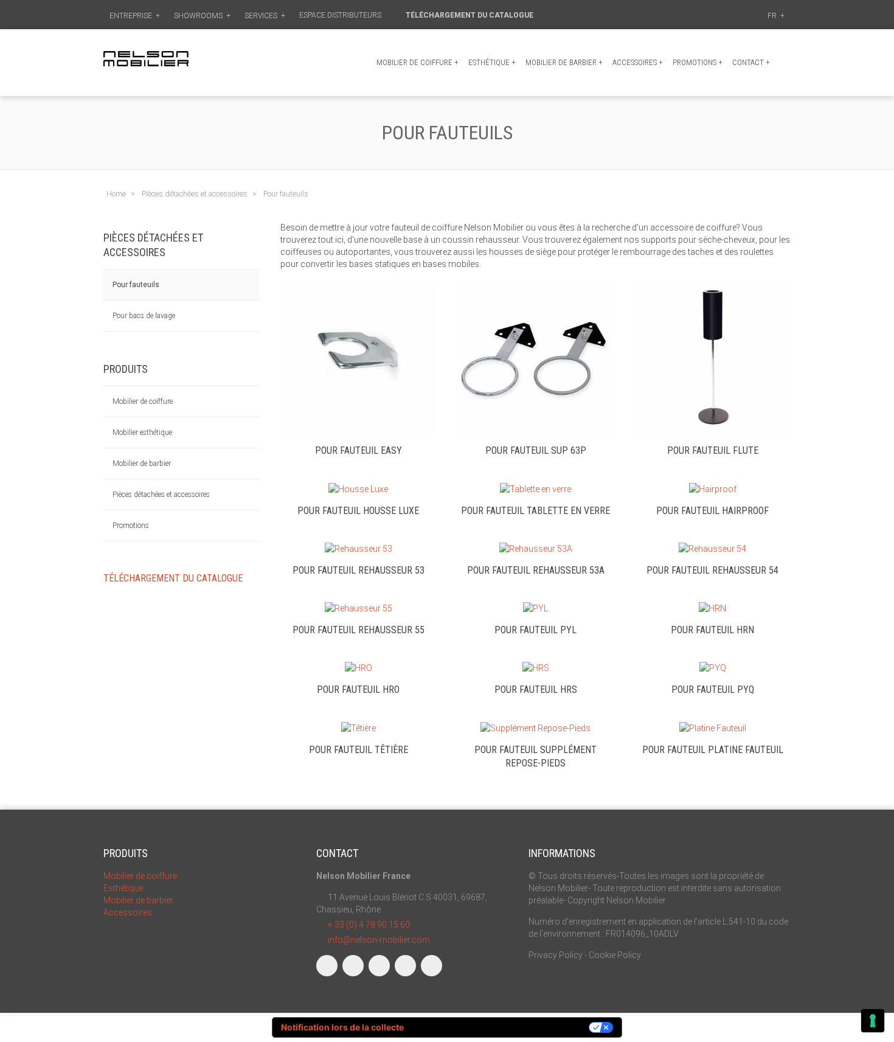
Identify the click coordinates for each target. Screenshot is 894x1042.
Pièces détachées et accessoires (161, 494)
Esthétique (492, 62)
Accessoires (637, 62)
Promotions (131, 525)
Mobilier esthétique (142, 432)
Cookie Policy (615, 955)
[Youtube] (405, 965)
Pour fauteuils (136, 284)
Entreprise (134, 16)
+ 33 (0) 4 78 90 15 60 (369, 924)
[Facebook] (327, 965)
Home (116, 193)
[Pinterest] (431, 965)
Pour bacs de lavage (144, 315)
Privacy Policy (555, 955)
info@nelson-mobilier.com (379, 940)
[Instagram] (353, 965)
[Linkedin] (379, 965)
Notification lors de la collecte (342, 1027)
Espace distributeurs (341, 15)
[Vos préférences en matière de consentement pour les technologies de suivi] (872, 1020)
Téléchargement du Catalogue (470, 15)
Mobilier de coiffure (417, 62)
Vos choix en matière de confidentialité (501, 1027)
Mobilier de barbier (564, 62)
